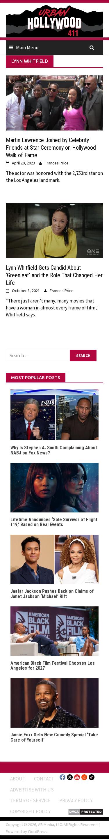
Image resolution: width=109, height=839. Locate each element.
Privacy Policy (75, 800)
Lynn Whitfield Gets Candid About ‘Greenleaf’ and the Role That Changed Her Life (54, 275)
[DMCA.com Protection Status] (85, 811)
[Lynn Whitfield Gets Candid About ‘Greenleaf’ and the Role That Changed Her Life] (54, 230)
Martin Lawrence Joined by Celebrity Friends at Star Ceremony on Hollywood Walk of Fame (51, 148)
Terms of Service (30, 800)
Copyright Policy (30, 811)
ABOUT (17, 778)
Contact (44, 778)
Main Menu (27, 47)
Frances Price (57, 163)
